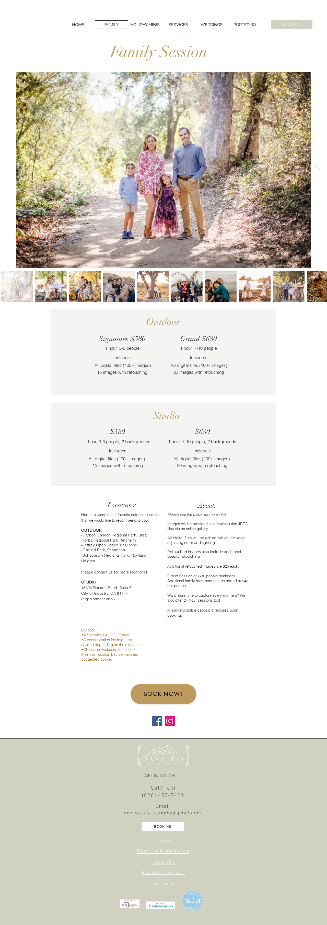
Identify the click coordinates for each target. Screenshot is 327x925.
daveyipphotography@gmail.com (162, 812)
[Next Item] (317, 170)
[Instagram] (170, 721)
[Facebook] (157, 721)
